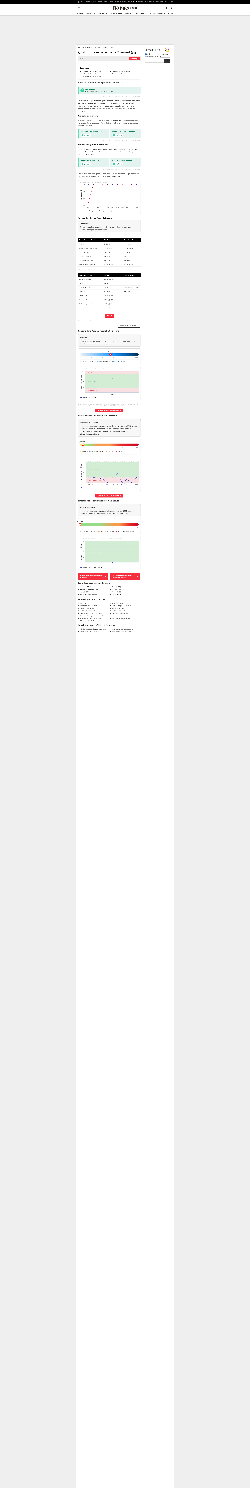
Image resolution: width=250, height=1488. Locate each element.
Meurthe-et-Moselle (100, 48)
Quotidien (91, 13)
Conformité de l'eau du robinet (92, 71)
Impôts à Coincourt (118, 608)
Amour (116, 2)
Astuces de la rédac (152, 56)
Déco (106, 2)
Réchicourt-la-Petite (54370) (89, 589)
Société (140, 2)
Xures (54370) (84, 592)
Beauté (88, 2)
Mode (82, 2)
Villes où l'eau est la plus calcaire (108, 410)
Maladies (80, 13)
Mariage (123, 2)
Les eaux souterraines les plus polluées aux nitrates (122, 576)
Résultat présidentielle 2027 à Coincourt (93, 629)
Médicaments (116, 13)
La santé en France (157, 13)
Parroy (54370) (116, 592)
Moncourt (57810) (86, 587)
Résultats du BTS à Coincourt (121, 632)
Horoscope (159, 2)
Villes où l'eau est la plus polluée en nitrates (91, 576)
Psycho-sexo (141, 13)
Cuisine (93, 2)
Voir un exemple (165, 54)
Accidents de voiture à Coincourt (90, 618)
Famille (129, 2)
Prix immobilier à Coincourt (121, 618)
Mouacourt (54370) (118, 589)
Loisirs (151, 2)
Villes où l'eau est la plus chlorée (108, 495)
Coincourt (83, 603)
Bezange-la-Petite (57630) (88, 594)
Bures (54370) (116, 587)
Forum (171, 2)
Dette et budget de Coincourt (121, 606)
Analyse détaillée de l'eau (90, 74)
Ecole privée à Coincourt (120, 613)
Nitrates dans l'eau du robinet (121, 74)
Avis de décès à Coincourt (88, 606)
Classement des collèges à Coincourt (92, 613)
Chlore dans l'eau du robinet (121, 71)
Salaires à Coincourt (118, 603)
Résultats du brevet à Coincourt (122, 629)
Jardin (111, 2)
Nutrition (103, 13)
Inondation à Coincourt (87, 611)
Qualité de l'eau (87, 48)
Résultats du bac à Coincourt (89, 632)
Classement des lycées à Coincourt (91, 616)
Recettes (100, 2)
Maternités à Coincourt (119, 616)
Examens (128, 13)
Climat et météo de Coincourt (89, 621)
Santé (135, 2)
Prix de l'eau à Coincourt (128, 326)
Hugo (166, 2)
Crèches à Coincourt (118, 611)
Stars (146, 2)
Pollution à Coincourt (87, 608)
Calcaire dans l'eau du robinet (92, 76)
